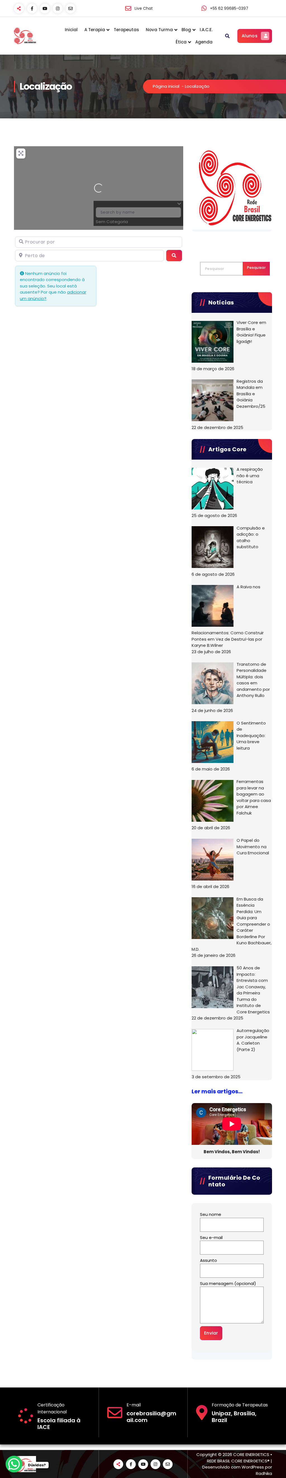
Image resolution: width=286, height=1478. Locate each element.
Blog (186, 30)
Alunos (250, 36)
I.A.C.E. (206, 30)
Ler (196, 1091)
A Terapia (94, 30)
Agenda (204, 42)
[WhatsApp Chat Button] (14, 1464)
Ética (181, 42)
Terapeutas (126, 30)
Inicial (71, 30)
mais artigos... (221, 1091)
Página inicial (166, 86)
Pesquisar (256, 267)
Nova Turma (159, 30)
